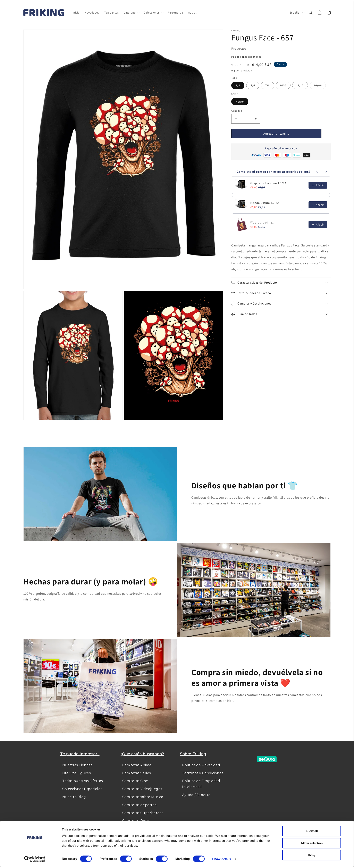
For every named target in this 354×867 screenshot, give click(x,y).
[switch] (126, 859)
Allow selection (312, 843)
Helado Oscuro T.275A (264, 203)
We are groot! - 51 (262, 222)
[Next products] (326, 172)
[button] (131, 12)
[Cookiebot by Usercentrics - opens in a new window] (35, 859)
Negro (240, 101)
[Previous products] (317, 172)
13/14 (320, 86)
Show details (221, 859)
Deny (311, 855)
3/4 (238, 85)
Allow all (311, 831)
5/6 (253, 85)
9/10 (283, 85)
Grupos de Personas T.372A (268, 183)
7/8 (267, 85)
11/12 (300, 85)
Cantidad (236, 110)
